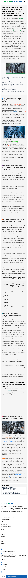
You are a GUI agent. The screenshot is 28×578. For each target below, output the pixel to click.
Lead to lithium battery (6, 526)
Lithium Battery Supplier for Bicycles (11, 493)
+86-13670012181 (7, 549)
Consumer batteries (5, 519)
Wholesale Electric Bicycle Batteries (11, 492)
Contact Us (3, 543)
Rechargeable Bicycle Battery (10, 489)
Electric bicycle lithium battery (7, 517)
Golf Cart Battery (4, 524)
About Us (3, 534)
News (2, 541)
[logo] (13, 1)
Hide (15, 75)
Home (2, 532)
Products (3, 536)
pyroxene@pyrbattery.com (9, 551)
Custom (2, 521)
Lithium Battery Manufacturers (10, 490)
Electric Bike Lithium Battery (9, 488)
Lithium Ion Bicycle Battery (8, 487)
